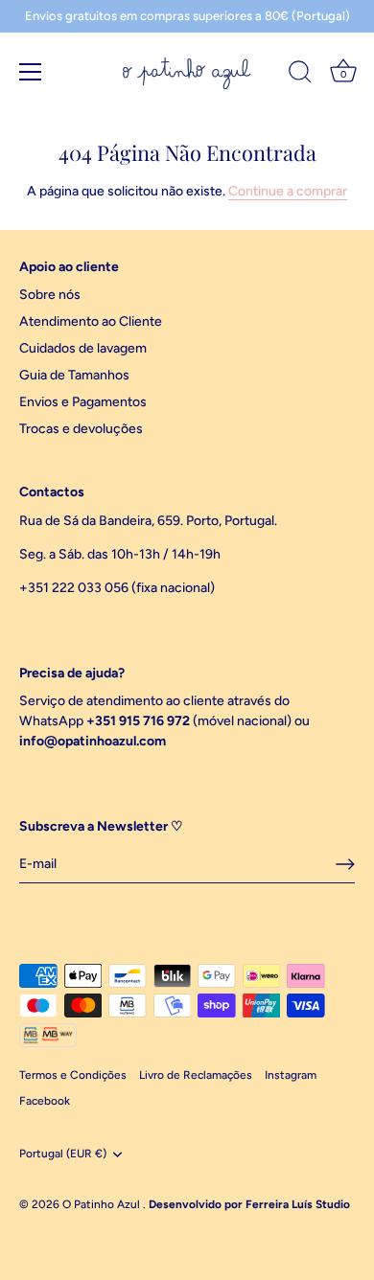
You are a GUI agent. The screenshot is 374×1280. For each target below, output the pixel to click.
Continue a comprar (287, 191)
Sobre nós (50, 294)
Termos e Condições (73, 1075)
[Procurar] (300, 75)
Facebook (44, 1101)
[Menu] (31, 72)
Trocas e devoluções (81, 429)
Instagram (290, 1075)
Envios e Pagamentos (83, 402)
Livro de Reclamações (195, 1075)
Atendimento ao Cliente (90, 321)
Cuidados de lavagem (83, 348)
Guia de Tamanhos (74, 375)
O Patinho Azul (102, 1204)
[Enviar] (345, 864)
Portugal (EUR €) (62, 1153)
